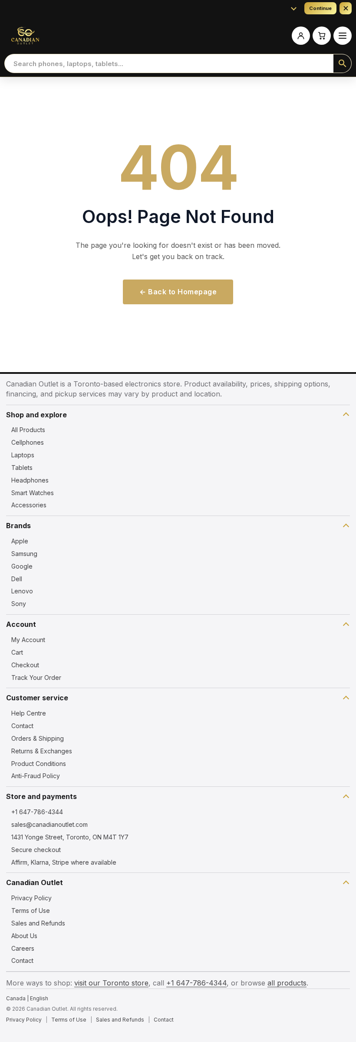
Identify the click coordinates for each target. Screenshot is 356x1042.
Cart (17, 652)
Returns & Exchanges (41, 751)
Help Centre (28, 713)
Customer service (37, 697)
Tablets (22, 467)
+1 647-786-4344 (37, 812)
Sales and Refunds (38, 923)
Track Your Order (36, 677)
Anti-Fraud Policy (35, 775)
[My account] (301, 36)
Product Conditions (38, 763)
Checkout (25, 665)
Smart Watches (32, 492)
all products (287, 983)
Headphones (30, 480)
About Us (24, 935)
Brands (18, 525)
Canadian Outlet (34, 882)
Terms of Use (30, 910)
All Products (28, 429)
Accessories (28, 505)
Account (21, 624)
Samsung (24, 553)
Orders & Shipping (37, 738)
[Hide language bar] (346, 8)
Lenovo (22, 591)
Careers (22, 948)
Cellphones (27, 442)
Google (22, 566)
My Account (28, 639)
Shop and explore (36, 414)
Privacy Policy (31, 898)
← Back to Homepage (178, 291)
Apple (19, 541)
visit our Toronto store (111, 983)
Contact (22, 725)
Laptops (22, 455)
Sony (18, 603)
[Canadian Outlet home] (25, 35)
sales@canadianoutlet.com (49, 824)
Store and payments (41, 796)
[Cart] (322, 36)
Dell (16, 579)
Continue (320, 8)
